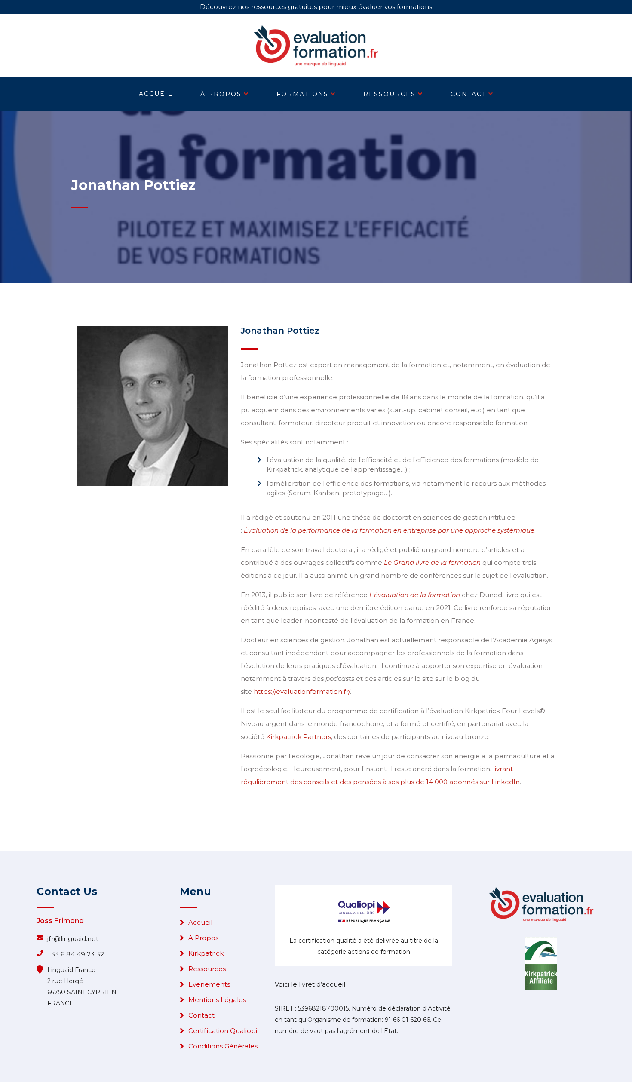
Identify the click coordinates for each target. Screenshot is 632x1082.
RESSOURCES (389, 94)
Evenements (209, 984)
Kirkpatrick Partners (298, 737)
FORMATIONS (302, 94)
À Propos (203, 938)
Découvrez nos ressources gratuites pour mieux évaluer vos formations (316, 7)
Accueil (200, 922)
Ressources (207, 969)
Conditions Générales (223, 1046)
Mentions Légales (217, 1000)
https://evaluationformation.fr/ (302, 691)
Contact (201, 1015)
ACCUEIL (156, 94)
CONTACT (468, 94)
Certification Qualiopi (222, 1031)
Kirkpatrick (206, 953)
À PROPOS (221, 94)
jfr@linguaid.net (72, 939)
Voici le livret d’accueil (310, 984)
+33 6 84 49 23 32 (75, 954)
